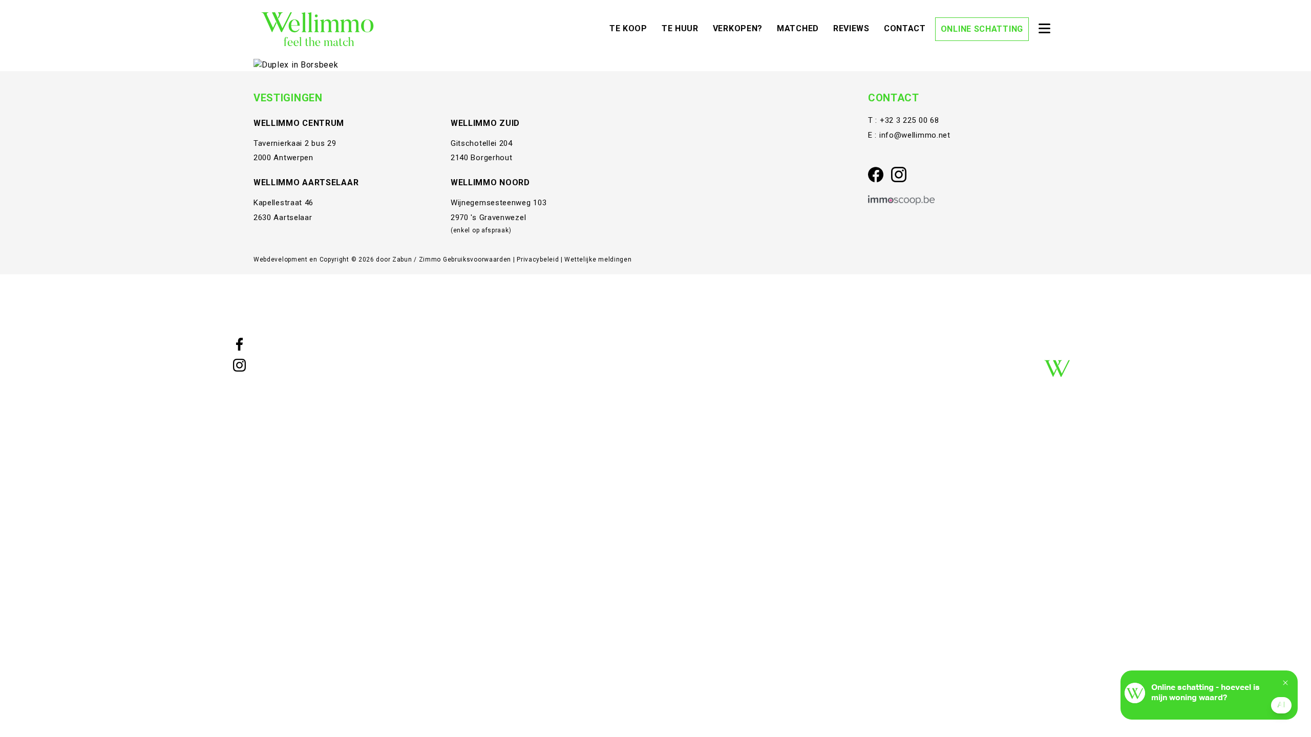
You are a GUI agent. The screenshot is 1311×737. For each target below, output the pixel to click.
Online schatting (982, 29)
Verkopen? (740, 28)
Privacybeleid (539, 259)
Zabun (402, 259)
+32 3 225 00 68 (909, 120)
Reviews (854, 28)
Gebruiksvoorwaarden (478, 259)
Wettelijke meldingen (597, 259)
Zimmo (430, 259)
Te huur (683, 28)
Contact (907, 28)
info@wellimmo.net (914, 135)
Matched (800, 28)
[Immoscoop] (901, 200)
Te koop (630, 28)
